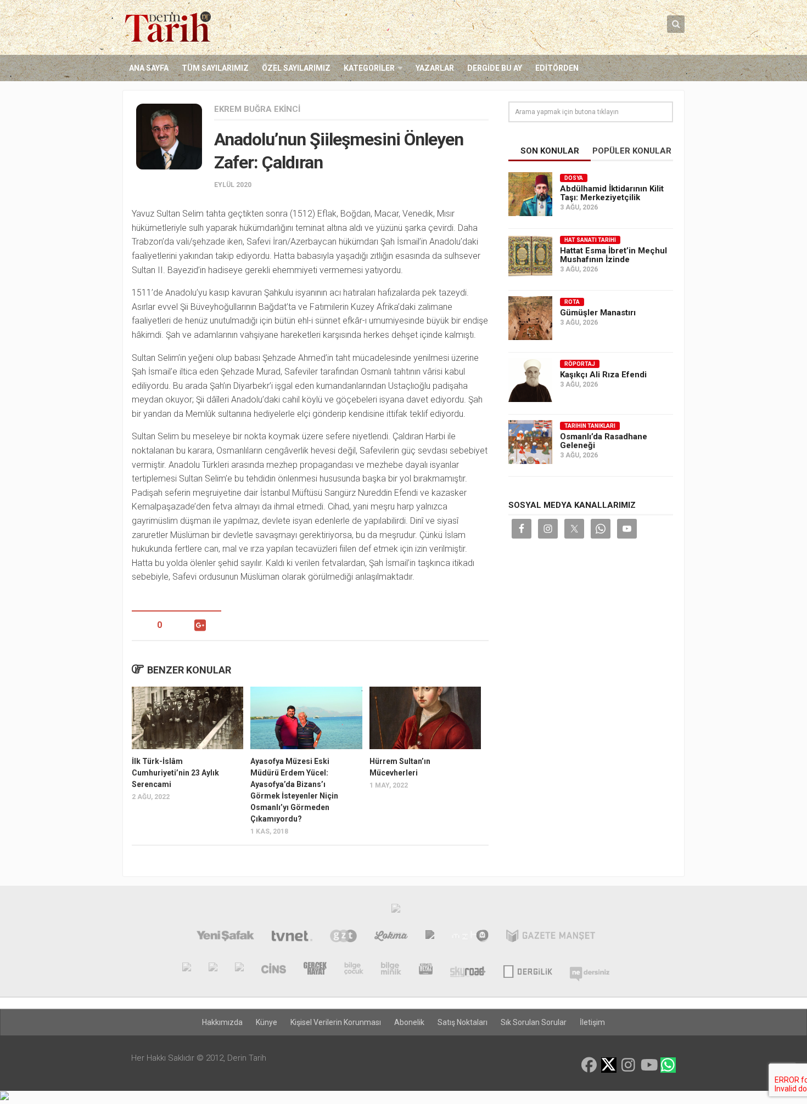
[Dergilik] (527, 969)
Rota (572, 302)
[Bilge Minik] (391, 969)
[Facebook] (589, 1065)
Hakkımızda (222, 1022)
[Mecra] (429, 937)
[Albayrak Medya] (395, 911)
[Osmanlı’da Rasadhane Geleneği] (530, 442)
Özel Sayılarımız (296, 68)
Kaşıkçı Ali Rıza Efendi (603, 375)
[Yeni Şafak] (225, 937)
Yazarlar (435, 68)
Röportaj (579, 364)
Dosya (573, 178)
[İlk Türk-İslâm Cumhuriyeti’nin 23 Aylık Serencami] (187, 718)
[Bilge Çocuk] (353, 969)
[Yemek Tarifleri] (391, 937)
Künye (266, 1022)
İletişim (592, 1022)
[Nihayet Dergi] (213, 969)
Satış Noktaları (462, 1022)
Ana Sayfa (149, 68)
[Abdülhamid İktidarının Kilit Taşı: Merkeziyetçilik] (530, 194)
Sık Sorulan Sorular (534, 1022)
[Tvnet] (292, 937)
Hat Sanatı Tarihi (590, 240)
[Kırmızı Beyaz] (426, 969)
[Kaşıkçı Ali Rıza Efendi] (530, 380)
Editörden (557, 68)
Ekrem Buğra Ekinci (257, 109)
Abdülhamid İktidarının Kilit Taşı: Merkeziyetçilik (612, 193)
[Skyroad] (468, 969)
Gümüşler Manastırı (598, 313)
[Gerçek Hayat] (315, 969)
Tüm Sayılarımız (215, 68)
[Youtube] (648, 1065)
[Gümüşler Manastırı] (530, 318)
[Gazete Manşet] (550, 937)
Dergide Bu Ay (494, 68)
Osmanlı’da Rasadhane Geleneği (603, 441)
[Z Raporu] (239, 969)
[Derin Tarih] (186, 969)
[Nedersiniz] (589, 969)
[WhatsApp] (668, 1065)
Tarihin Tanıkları (589, 426)
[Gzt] (343, 937)
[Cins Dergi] (273, 969)
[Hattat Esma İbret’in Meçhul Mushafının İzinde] (530, 256)
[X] (609, 1066)
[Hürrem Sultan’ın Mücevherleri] (425, 718)
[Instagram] (628, 1065)
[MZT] (470, 937)
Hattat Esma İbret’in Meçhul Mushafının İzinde (613, 255)
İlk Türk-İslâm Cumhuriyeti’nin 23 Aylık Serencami (175, 773)
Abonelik (409, 1022)
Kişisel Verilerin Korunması (335, 1022)
